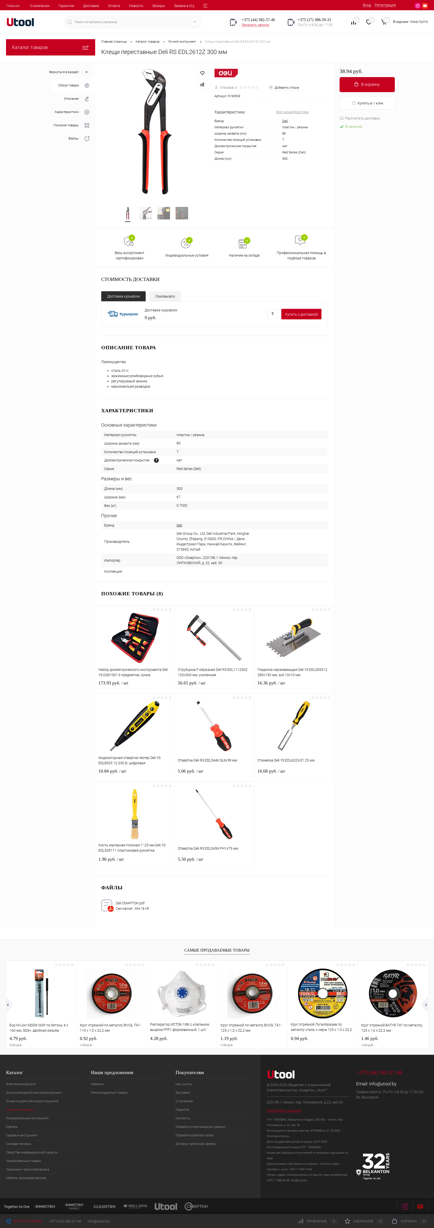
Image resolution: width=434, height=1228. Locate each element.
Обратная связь (27, 1221)
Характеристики (67, 112)
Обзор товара (68, 85)
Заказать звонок (255, 25)
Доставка (91, 6)
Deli (285, 121)
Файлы (73, 139)
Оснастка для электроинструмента (32, 1101)
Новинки (97, 1084)
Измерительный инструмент (27, 1118)
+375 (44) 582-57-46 (65, 1221)
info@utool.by (383, 1083)
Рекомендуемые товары (109, 1092)
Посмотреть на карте (284, 1110)
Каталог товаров (30, 47)
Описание (71, 99)
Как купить (184, 1084)
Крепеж (12, 1127)
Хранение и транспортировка (27, 1169)
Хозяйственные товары (23, 1161)
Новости (136, 6)
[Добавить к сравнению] (202, 84)
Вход (367, 5)
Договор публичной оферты (196, 1144)
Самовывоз (165, 296)
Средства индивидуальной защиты (32, 1152)
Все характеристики (292, 112)
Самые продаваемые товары (217, 950)
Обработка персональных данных (201, 1127)
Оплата (114, 6)
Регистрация (385, 5)
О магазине (184, 1101)
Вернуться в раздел (64, 72)
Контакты (183, 1118)
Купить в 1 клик (370, 103)
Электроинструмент (21, 1084)
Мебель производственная (26, 1178)
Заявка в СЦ (184, 6)
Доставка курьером (123, 296)
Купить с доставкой (301, 314)
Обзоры (158, 6)
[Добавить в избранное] (202, 73)
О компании (39, 6)
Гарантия (66, 6)
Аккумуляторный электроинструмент (34, 1092)
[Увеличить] (154, 131)
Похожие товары (66, 125)
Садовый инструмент (22, 1135)
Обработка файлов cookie (194, 1135)
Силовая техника (18, 1144)
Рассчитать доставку (362, 118)
